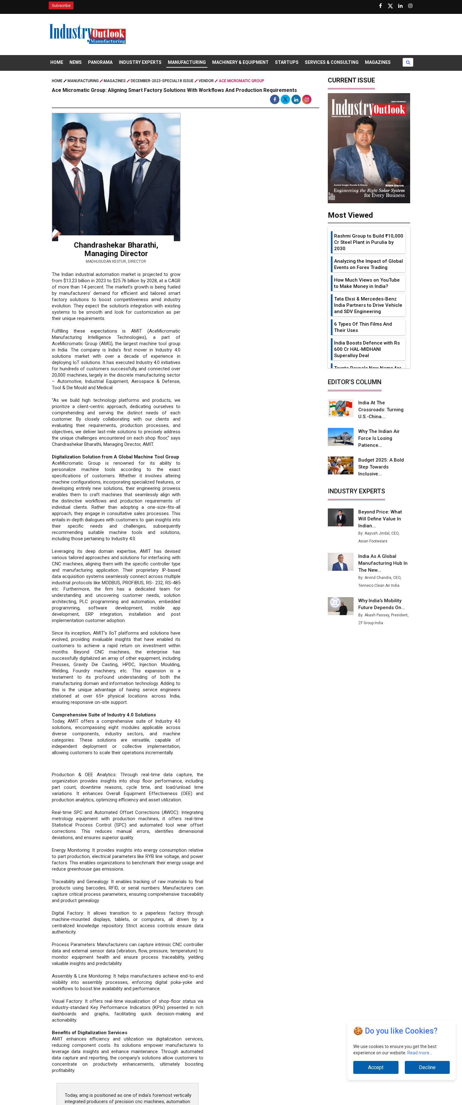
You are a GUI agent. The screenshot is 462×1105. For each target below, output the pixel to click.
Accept (375, 1067)
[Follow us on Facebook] (380, 6)
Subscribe (61, 5)
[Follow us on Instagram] (410, 6)
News (75, 62)
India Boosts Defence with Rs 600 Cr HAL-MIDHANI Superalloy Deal (367, 349)
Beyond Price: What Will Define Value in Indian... (380, 519)
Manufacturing (187, 62)
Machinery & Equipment (240, 62)
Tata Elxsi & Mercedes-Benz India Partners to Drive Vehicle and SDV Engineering (368, 305)
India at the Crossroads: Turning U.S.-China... (381, 409)
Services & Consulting (332, 62)
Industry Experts (140, 62)
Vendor (206, 81)
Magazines (378, 62)
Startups (287, 62)
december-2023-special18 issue (162, 81)
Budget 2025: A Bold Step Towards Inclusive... (381, 467)
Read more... (419, 1052)
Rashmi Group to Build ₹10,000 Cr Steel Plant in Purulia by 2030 (368, 242)
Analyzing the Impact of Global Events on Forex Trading (368, 264)
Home (56, 62)
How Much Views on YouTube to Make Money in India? (367, 283)
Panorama (100, 62)
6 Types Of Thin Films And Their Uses (363, 327)
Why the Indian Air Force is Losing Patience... (379, 438)
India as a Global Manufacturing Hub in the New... (383, 563)
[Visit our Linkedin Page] (400, 6)
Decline (427, 1067)
